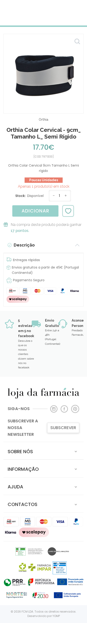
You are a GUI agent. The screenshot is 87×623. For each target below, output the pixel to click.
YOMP (56, 616)
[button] (43, 451)
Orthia (43, 119)
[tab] (43, 450)
